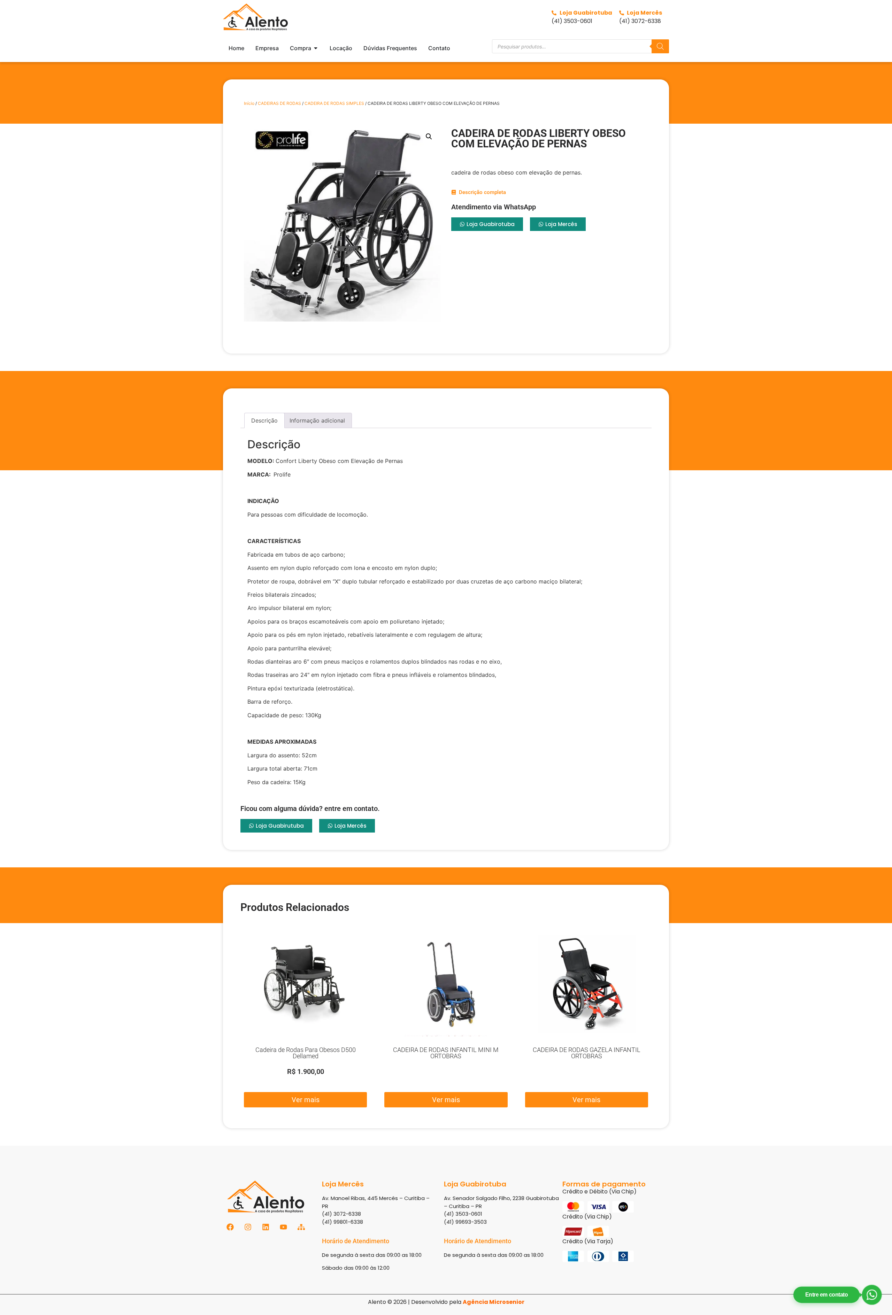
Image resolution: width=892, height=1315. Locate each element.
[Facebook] (230, 1227)
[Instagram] (248, 1227)
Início (249, 103)
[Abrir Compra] (315, 48)
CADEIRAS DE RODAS (279, 103)
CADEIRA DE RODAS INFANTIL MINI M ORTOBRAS (446, 1053)
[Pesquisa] (660, 46)
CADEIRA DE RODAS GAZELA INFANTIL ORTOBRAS (586, 1053)
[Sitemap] (301, 1227)
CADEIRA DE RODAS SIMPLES (334, 103)
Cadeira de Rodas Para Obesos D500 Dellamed (305, 1053)
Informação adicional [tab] (317, 420)
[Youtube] (283, 1227)
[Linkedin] (266, 1227)
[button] (429, 136)
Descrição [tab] (264, 420)
